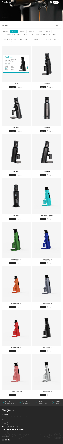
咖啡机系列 (5, 31)
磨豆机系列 (14, 31)
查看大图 (12, 87)
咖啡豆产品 (31, 31)
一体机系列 (40, 31)
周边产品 (48, 31)
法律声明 (3, 436)
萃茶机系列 (22, 31)
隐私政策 (7, 436)
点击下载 (20, 87)
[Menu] (60, 2)
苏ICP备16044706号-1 (31, 435)
